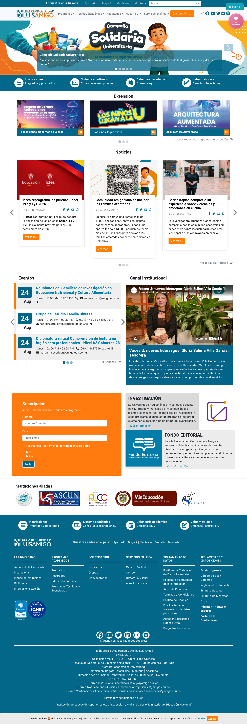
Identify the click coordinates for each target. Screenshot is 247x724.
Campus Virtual (182, 13)
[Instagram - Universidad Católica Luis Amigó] (202, 13)
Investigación (99, 557)
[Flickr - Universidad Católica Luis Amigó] (223, 13)
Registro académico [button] (89, 13)
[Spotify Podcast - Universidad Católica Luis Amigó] (228, 13)
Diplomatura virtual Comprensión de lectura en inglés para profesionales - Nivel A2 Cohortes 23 (78, 340)
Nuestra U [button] (132, 13)
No (31, 456)
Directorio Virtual (137, 578)
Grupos (93, 572)
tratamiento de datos (76, 445)
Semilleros (95, 567)
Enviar (28, 464)
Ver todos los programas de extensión (204, 139)
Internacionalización (27, 588)
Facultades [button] (114, 13)
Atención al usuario (138, 583)
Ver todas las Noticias (214, 262)
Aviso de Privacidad (176, 589)
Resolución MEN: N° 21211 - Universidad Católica (123, 658)
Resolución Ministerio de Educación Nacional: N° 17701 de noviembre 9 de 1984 (123, 662)
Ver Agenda (109, 361)
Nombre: (27, 416)
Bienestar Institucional (28, 578)
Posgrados (58, 575)
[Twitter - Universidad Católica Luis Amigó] (218, 13)
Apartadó (91, 3)
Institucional (22, 572)
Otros (204, 601)
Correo (130, 572)
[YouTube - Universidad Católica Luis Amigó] (213, 13)
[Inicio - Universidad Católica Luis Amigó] (35, 13)
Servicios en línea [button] (155, 13)
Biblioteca (20, 583)
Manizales (123, 3)
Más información (140, 425)
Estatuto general (210, 570)
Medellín (160, 542)
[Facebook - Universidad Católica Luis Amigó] (207, 13)
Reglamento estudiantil (215, 585)
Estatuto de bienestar (214, 596)
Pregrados (58, 570)
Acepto (212, 718)
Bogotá (106, 3)
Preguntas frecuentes (176, 628)
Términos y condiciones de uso (123, 697)
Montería (140, 3)
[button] (18, 48)
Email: (26, 431)
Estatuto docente (211, 590)
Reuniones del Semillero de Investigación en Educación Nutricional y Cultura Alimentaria (74, 290)
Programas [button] (65, 13)
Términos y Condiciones (178, 594)
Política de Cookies (175, 600)
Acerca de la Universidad (30, 567)
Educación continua (64, 581)
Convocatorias (98, 578)
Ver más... (31, 236)
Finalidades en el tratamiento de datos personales (176, 609)
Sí (30, 452)
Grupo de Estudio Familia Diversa (64, 314)
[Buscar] (198, 3)
